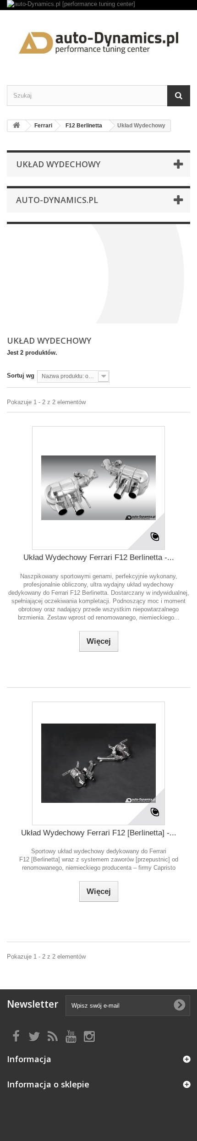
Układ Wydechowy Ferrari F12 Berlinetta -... (98, 557)
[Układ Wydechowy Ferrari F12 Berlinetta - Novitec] (98, 488)
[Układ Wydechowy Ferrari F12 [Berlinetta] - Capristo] (98, 763)
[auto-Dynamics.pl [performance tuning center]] (98, 5)
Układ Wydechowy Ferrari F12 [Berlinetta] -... (98, 832)
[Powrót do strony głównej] (16, 126)
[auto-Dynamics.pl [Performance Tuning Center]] (98, 39)
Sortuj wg (20, 375)
